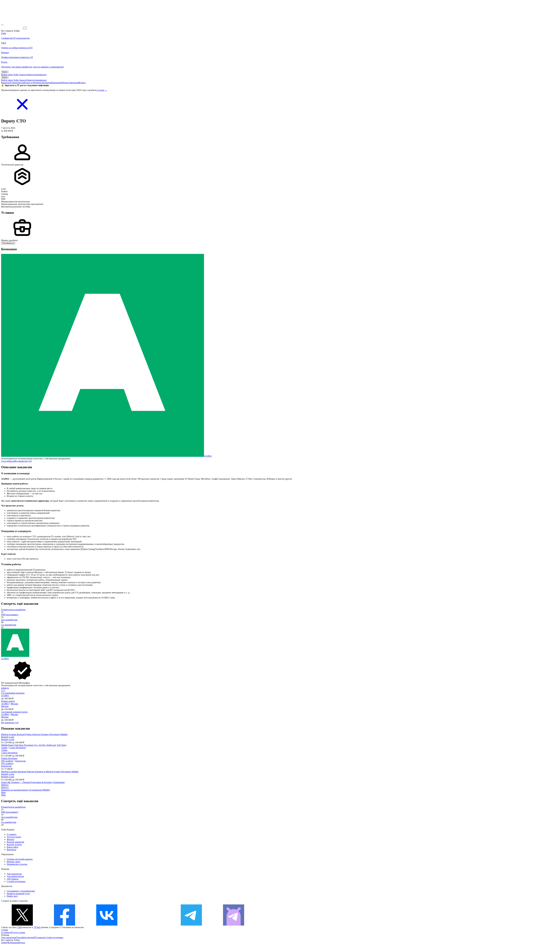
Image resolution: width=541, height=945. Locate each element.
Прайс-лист (12, 896)
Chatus (4, 747)
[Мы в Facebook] (64, 925)
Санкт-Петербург (17, 747)
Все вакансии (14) (23, 461)
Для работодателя (15, 876)
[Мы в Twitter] (22, 925)
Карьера (15, 942)
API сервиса (12, 879)
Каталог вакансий (15, 842)
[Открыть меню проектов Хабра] (2, 24)
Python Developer (9, 758)
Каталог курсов (14, 844)
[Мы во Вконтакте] (107, 925)
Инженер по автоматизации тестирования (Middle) (25, 790)
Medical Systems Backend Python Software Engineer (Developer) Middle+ (34, 734)
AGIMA (208, 456)
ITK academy (7, 761)
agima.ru (5, 688)
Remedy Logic (7, 737)
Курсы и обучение (32, 82)
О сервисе (11, 834)
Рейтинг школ (13, 861)
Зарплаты (73, 82)
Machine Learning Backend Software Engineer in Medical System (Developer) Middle (39, 771)
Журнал (82, 82)
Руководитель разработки (13, 609)
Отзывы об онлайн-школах (20, 859)
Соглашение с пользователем (21, 891)
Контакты (11, 849)
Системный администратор (14, 712)
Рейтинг (65, 82)
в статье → (102, 90)
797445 (37, 927)
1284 (19, 927)
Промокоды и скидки (17, 864)
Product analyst (8, 701)
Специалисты (17, 82)
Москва (14, 704)
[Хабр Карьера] (12, 28)
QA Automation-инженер (13, 693)
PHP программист (9, 614)
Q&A (8, 942)
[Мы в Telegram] (191, 925)
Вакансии (6, 82)
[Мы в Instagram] (149, 925)
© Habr (4, 930)
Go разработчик (8, 625)
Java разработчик (9, 620)
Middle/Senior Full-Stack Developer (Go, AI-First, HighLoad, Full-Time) (33, 745)
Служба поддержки (16, 881)
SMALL (5, 785)
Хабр (3, 942)
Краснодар (20, 761)
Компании (56, 82)
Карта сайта (12, 847)
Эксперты (46, 82)
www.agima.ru (7, 461)
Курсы (22, 942)
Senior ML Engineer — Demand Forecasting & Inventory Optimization (33, 782)
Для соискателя (14, 874)
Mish (3, 792)
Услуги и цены (14, 837)
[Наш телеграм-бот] (233, 925)
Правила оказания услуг (18, 893)
